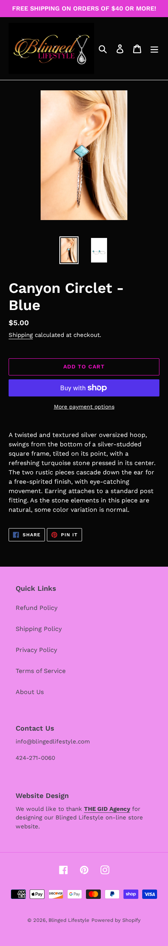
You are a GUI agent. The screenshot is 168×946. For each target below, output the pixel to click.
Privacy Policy (36, 650)
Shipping (21, 334)
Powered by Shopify (116, 920)
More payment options (84, 406)
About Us (30, 692)
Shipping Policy (39, 628)
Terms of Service (41, 671)
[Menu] (154, 48)
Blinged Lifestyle (68, 920)
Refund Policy (36, 607)
